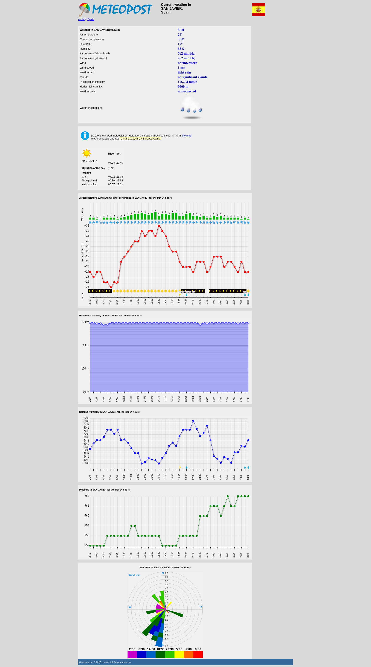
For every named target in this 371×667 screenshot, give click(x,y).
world (81, 19)
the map (187, 135)
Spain (90, 19)
